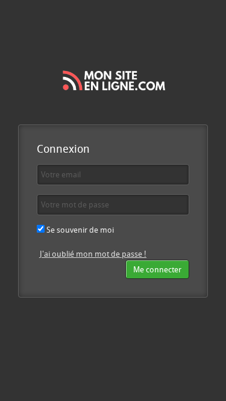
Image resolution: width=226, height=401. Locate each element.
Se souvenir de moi (79, 229)
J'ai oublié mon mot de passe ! (93, 253)
